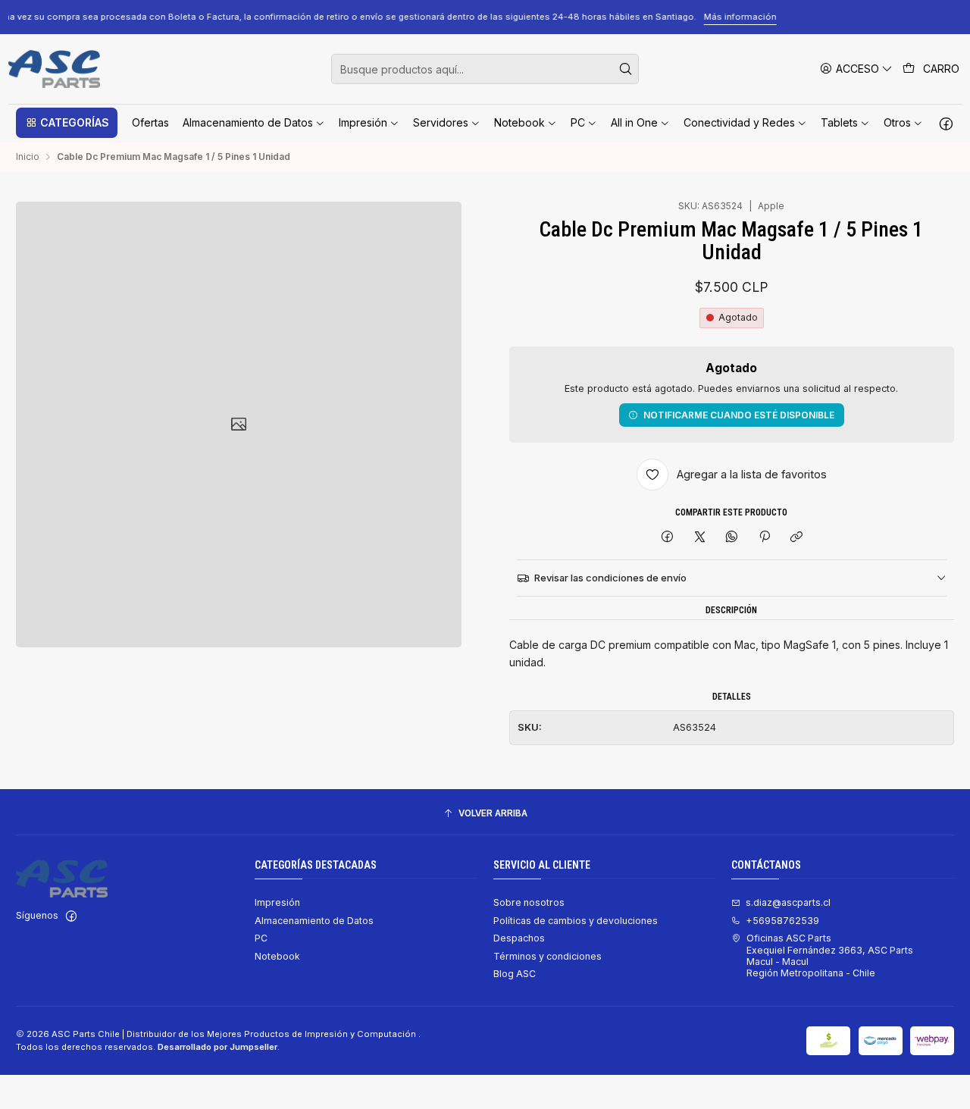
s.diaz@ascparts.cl (788, 902)
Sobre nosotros (529, 902)
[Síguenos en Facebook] (946, 123)
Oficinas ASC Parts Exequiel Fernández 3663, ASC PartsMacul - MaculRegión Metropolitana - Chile (829, 955)
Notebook (277, 956)
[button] (66, 123)
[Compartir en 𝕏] (699, 537)
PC (261, 938)
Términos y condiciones (547, 956)
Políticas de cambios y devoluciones (575, 920)
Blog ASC (514, 973)
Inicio (27, 156)
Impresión (277, 902)
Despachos (519, 938)
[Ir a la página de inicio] (54, 69)
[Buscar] (626, 69)
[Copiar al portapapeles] (796, 537)
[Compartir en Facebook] (667, 537)
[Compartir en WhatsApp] (732, 537)
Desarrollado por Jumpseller (217, 1047)
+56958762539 (782, 920)
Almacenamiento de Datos (314, 920)
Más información (876, 16)
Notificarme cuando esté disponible (738, 415)
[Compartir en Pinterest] (764, 537)
